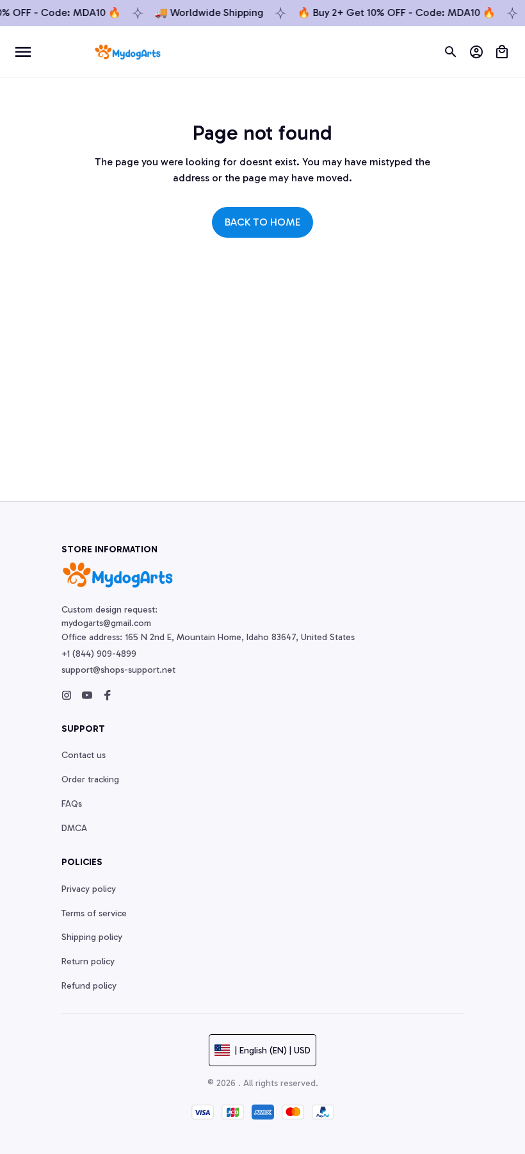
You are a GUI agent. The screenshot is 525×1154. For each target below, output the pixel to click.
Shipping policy (91, 937)
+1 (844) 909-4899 (98, 653)
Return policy (88, 961)
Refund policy (89, 985)
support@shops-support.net (118, 669)
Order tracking (90, 779)
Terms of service (94, 913)
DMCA (74, 828)
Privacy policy (88, 889)
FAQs (71, 803)
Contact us (83, 755)
